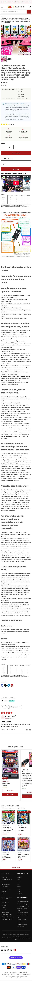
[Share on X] (5, 685)
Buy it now (16, 169)
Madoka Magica (6, 884)
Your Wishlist (20, 922)
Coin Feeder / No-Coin (7, 919)
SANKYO (19, 877)
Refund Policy (22, 972)
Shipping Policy (5, 912)
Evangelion (4, 877)
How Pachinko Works (22, 912)
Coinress (5, 82)
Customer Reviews (21, 919)
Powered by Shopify (16, 978)
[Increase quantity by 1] (16, 147)
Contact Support (21, 926)
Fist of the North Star (7, 879)
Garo (3, 893)
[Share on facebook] (27, 730)
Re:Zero (4, 891)
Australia (4, 910)
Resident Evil (5, 886)
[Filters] (7, 707)
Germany (4, 905)
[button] (5, 124)
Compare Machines (22, 924)
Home (2, 17)
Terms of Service (15, 974)
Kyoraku (19, 886)
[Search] (29, 12)
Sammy (19, 879)
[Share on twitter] (30, 730)
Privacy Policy (13, 972)
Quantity (3, 143)
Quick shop (10, 790)
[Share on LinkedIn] (8, 685)
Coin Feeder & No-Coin (23, 901)
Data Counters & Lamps (23, 906)
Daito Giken (20, 893)
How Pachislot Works (22, 915)
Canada (4, 907)
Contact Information (26, 974)
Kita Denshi (5, 785)
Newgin (19, 882)
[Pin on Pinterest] (12, 685)
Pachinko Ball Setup (22, 904)
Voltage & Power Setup (7, 917)
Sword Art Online (6, 889)
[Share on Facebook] (2, 685)
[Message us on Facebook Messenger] (14, 950)
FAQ (18, 917)
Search (6, 972)
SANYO (19, 884)
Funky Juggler (6, 783)
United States (5, 903)
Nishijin (19, 889)
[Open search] (2, 707)
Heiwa (18, 891)
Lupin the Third (5, 882)
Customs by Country (7, 914)
